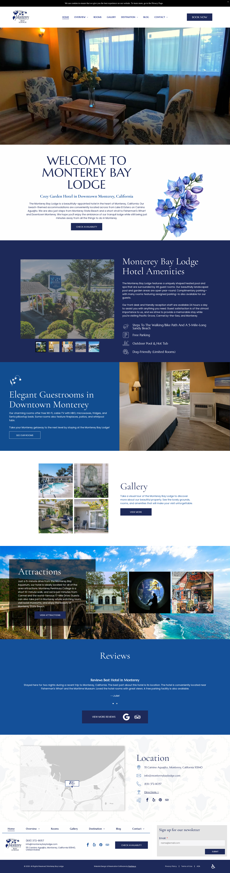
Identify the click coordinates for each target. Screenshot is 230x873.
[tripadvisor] (167, 800)
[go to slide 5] (94, 346)
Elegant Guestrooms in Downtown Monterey (51, 399)
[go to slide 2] (54, 346)
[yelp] (154, 800)
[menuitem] (66, 17)
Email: (162, 838)
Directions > (151, 792)
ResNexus (132, 866)
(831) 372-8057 (35, 840)
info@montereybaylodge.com (162, 775)
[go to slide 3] (67, 346)
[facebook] (147, 800)
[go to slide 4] (80, 346)
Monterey (140, 261)
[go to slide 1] (40, 346)
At (23, 571)
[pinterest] (160, 800)
